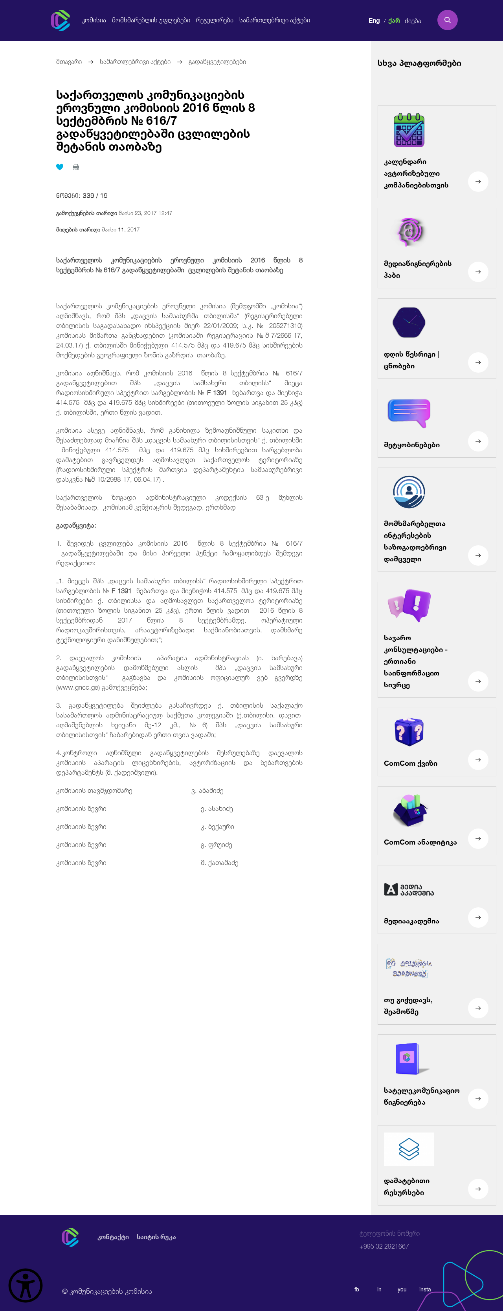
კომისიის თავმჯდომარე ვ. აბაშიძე (140, 789)
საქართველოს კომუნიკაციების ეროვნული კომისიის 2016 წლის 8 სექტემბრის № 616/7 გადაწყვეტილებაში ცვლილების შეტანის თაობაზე (155, 118)
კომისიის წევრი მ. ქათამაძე (147, 862)
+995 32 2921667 (390, 1239)
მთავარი (69, 61)
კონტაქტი (113, 1237)
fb (356, 1289)
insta (425, 1289)
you (402, 1289)
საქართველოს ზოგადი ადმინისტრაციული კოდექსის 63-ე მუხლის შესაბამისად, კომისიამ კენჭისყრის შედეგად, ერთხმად (179, 501)
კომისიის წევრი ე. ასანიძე (144, 807)
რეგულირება (214, 19)
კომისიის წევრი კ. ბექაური (145, 825)
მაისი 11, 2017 (98, 228)
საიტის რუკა (156, 1237)
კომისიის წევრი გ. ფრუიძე (144, 844)
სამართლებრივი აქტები (274, 19)
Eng (374, 19)
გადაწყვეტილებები (217, 61)
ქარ (394, 19)
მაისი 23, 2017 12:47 (114, 212)
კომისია (94, 19)
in (379, 1289)
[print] (76, 167)
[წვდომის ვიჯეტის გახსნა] (25, 1285)
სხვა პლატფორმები (419, 61)
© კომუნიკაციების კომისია (107, 1290)
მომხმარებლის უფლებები (151, 19)
